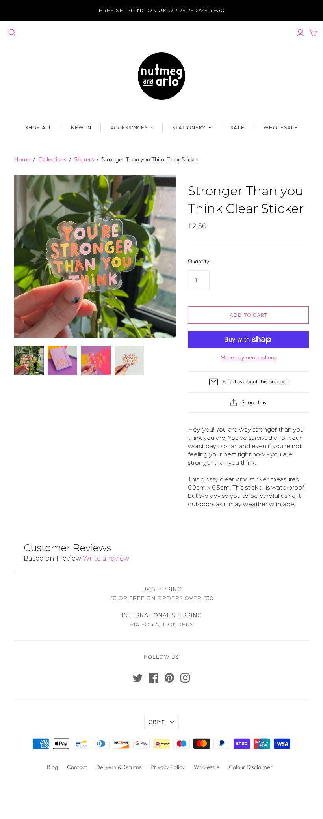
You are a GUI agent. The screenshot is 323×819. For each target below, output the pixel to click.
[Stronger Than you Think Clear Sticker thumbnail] (29, 360)
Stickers (84, 159)
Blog (52, 766)
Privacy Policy (167, 766)
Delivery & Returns (118, 766)
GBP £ (157, 722)
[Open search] (12, 33)
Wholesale (207, 766)
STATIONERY (189, 127)
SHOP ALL (38, 127)
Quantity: (199, 261)
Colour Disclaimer (251, 766)
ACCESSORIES (129, 127)
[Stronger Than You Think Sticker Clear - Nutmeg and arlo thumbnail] (62, 360)
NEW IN (81, 127)
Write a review (106, 558)
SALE (237, 127)
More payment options (249, 357)
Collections (52, 159)
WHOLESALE (281, 127)
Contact (77, 766)
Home (22, 159)
